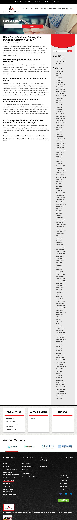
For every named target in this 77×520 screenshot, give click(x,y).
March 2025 (59, 109)
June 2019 (59, 265)
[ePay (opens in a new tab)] (63, 500)
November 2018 (61, 281)
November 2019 (61, 254)
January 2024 (60, 141)
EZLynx (30, 512)
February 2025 (60, 111)
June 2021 (59, 211)
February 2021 (60, 220)
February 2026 (60, 84)
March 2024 (59, 136)
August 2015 (60, 369)
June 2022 (59, 184)
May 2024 (59, 132)
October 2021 (60, 202)
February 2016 (60, 355)
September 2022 (61, 177)
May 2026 (59, 78)
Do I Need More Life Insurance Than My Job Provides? (38, 139)
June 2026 (59, 75)
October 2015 (60, 364)
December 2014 (61, 387)
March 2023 (59, 163)
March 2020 (59, 245)
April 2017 (59, 323)
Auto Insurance (60, 59)
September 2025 (61, 96)
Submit (32, 26)
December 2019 (61, 251)
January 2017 (60, 330)
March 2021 (59, 217)
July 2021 (59, 208)
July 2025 (59, 100)
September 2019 (61, 258)
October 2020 (60, 229)
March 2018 (59, 299)
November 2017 (61, 308)
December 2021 (61, 197)
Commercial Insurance (12, 424)
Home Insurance (61, 61)
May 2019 (59, 267)
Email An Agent (38, 1)
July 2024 (59, 127)
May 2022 (59, 186)
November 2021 (61, 199)
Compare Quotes (61, 8)
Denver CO (42, 135)
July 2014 (59, 398)
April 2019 (59, 269)
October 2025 (60, 93)
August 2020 (60, 233)
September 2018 (61, 285)
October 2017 (60, 310)
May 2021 (59, 213)
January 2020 (60, 249)
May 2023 (59, 159)
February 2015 (60, 382)
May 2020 (59, 240)
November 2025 (61, 91)
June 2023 (59, 157)
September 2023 (61, 150)
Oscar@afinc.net (64, 489)
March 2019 (59, 272)
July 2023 (59, 154)
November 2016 (61, 335)
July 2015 (59, 371)
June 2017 (59, 319)
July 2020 (59, 236)
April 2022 (59, 188)
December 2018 (61, 278)
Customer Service (52, 8)
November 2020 (61, 226)
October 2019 (60, 256)
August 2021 (60, 206)
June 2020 (59, 238)
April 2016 (59, 351)
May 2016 (59, 348)
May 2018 (59, 294)
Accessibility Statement (66, 512)
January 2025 (60, 114)
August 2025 (60, 98)
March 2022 (59, 190)
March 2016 (59, 353)
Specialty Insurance (11, 429)
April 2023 (59, 161)
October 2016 (60, 337)
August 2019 (60, 260)
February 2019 (60, 274)
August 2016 (60, 342)
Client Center (8, 472)
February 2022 (60, 193)
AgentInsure (22, 42)
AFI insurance (19, 135)
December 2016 (61, 333)
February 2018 (60, 301)
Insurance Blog (8, 480)
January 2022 (60, 195)
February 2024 (60, 138)
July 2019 (59, 263)
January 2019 (60, 276)
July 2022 (59, 181)
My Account (69, 1)
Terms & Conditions (10, 494)
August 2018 (60, 287)
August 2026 (60, 71)
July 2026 (59, 73)
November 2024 (61, 118)
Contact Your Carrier (11, 475)
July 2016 (59, 344)
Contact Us (71, 8)
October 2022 (60, 175)
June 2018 (59, 292)
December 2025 (61, 89)
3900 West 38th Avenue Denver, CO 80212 (66, 476)
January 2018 (60, 303)
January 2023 (60, 168)
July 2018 (59, 290)
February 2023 (60, 166)
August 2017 (60, 314)
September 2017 (61, 312)
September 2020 (61, 231)
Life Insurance (10, 426)
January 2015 (60, 384)
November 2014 (61, 389)
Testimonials (48, 1)
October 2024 (60, 120)
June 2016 (59, 346)
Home (23, 8)
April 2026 (59, 80)
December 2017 (61, 305)
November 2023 (61, 145)
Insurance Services (34, 8)
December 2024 (61, 116)
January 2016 (60, 357)
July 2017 (59, 317)
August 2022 (60, 179)
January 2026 (60, 87)
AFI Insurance (7, 512)
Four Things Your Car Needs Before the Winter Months (14, 139)
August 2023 (60, 152)
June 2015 (59, 373)
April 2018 (59, 296)
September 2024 (61, 123)
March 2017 (59, 326)
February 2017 (60, 328)
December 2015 (61, 360)
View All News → (44, 466)
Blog (67, 8)
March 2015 (59, 380)
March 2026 (59, 82)
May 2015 (59, 375)
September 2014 (61, 393)
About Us (27, 8)
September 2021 (61, 204)
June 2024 (59, 129)
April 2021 (59, 215)
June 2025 (59, 102)
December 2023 (61, 143)
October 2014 (60, 391)
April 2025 (59, 107)
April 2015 (59, 378)
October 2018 (60, 283)
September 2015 (61, 366)
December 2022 (61, 170)
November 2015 (61, 362)
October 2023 (60, 148)
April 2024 (59, 134)
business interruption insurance (31, 135)
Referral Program (43, 8)
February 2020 (60, 247)
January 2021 (60, 222)
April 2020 (59, 242)
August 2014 (60, 396)
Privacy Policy (8, 492)
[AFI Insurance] (11, 8)
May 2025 (59, 105)
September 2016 (61, 339)
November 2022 (61, 172)
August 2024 (60, 125)
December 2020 (61, 224)
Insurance (10, 135)
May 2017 (59, 321)
